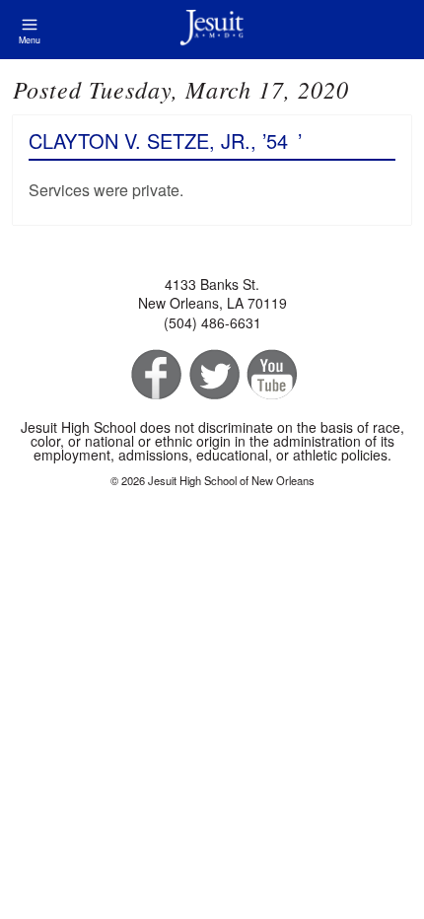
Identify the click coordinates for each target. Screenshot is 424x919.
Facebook (154, 375)
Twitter (212, 375)
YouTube (271, 375)
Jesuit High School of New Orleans (212, 29)
